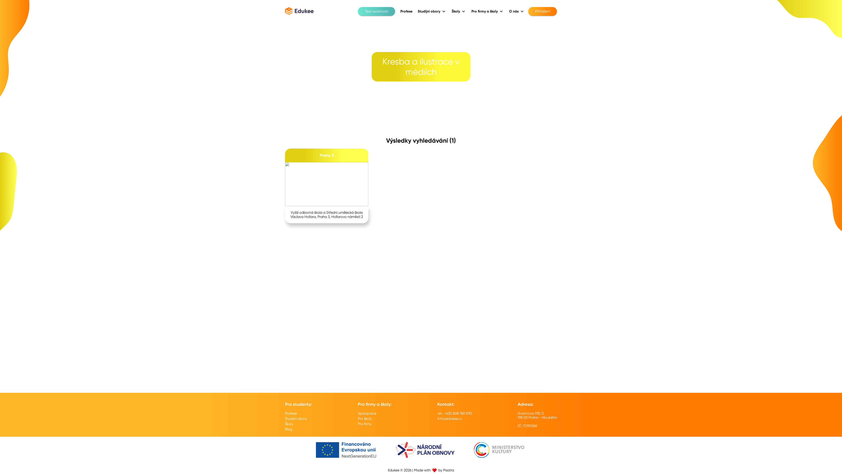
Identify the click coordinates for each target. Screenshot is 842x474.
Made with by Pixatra (434, 470)
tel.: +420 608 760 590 (454, 413)
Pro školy (365, 419)
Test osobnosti (376, 11)
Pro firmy (365, 424)
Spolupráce (367, 413)
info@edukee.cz (449, 419)
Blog (288, 429)
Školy (289, 424)
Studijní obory (296, 419)
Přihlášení (542, 11)
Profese (291, 413)
